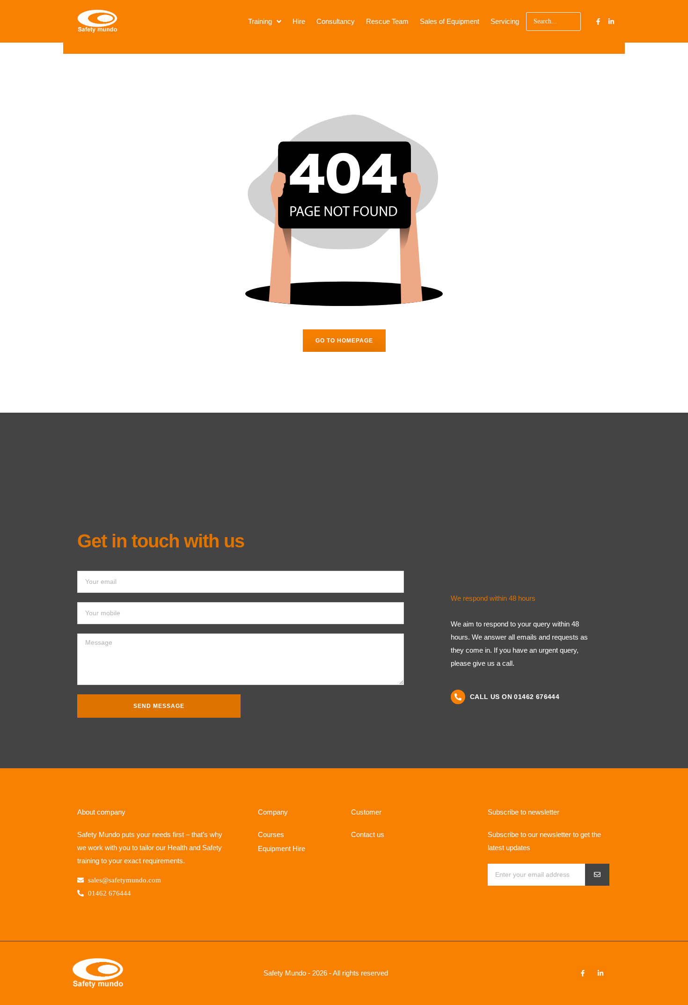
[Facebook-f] (598, 21)
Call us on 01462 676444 (514, 696)
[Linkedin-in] (611, 21)
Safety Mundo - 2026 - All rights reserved (325, 973)
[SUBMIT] (597, 875)
